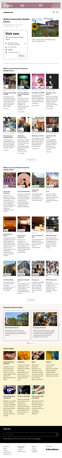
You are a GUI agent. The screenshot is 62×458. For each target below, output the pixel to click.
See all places (31, 300)
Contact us (6, 446)
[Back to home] (8, 12)
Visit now (21, 56)
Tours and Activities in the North (38, 397)
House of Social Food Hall (37, 236)
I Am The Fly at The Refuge (51, 136)
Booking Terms (7, 454)
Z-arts (47, 191)
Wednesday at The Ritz (38, 136)
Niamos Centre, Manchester (22, 236)
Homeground (35, 280)
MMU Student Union (51, 280)
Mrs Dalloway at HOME (38, 93)
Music (33, 362)
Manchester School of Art (23, 280)
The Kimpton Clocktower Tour (22, 136)
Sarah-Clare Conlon (8, 24)
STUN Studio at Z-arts (35, 190)
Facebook (34, 451)
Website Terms (7, 452)
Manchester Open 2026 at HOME (9, 93)
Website (10, 49)
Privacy (5, 450)
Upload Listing (21, 451)
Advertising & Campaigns (21, 447)
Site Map (20, 449)
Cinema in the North (24, 396)
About (5, 448)
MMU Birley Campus (51, 235)
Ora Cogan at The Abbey (50, 93)
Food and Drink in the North (8, 363)
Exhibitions (21, 362)
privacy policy (37, 438)
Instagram (34, 449)
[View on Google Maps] (25, 44)
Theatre (48, 362)
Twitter (34, 448)
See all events (31, 159)
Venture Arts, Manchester (6, 192)
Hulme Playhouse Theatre (7, 234)
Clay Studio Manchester (24, 191)
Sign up (56, 434)
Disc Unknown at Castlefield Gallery (8, 136)
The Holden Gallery (8, 280)
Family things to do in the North (9, 397)
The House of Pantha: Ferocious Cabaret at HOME (23, 94)
